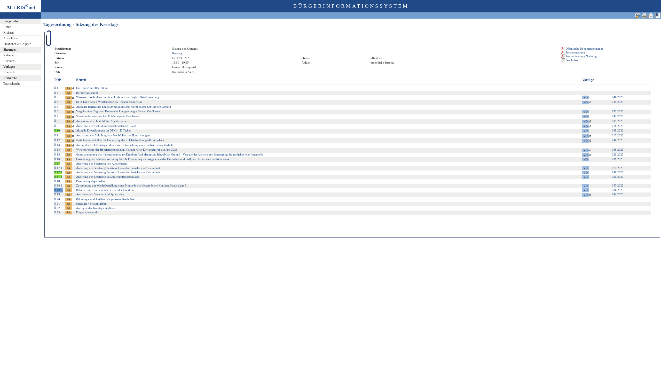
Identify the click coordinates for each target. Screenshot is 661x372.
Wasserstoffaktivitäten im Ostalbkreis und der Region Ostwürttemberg (117, 97)
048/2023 (618, 172)
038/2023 (618, 149)
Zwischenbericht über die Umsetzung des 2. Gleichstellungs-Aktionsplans (120, 140)
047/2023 (618, 185)
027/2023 (618, 167)
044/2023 (618, 194)
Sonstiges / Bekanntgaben (91, 203)
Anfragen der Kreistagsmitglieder (96, 208)
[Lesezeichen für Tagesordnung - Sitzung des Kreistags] (658, 15)
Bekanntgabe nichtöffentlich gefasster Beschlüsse (105, 199)
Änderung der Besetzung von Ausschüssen (101, 163)
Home (7, 27)
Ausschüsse (10, 38)
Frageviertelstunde (87, 212)
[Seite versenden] (651, 15)
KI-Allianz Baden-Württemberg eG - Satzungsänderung (109, 101)
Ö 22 (57, 208)
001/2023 (618, 159)
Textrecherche (11, 84)
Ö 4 (56, 101)
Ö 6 (56, 111)
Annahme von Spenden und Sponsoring (100, 194)
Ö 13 (57, 144)
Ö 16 (57, 159)
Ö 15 (57, 154)
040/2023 (618, 140)
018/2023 (618, 125)
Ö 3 (56, 97)
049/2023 (618, 130)
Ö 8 (56, 120)
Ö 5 (56, 106)
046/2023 (618, 97)
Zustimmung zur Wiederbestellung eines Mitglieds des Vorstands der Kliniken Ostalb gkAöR (131, 185)
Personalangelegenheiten (91, 181)
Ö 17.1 (58, 167)
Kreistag (8, 32)
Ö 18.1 (58, 185)
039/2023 (618, 120)
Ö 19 (57, 194)
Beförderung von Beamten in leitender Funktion (105, 189)
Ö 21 (57, 203)
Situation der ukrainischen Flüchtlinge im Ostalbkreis (107, 116)
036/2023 (618, 189)
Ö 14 (57, 149)
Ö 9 (56, 125)
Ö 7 (56, 116)
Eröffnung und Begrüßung (92, 87)
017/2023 (618, 135)
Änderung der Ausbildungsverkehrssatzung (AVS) (106, 125)
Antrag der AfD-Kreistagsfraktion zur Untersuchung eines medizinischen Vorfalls (124, 144)
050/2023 (618, 176)
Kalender (8, 55)
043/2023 (618, 111)
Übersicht (9, 61)
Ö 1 (56, 87)
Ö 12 (57, 140)
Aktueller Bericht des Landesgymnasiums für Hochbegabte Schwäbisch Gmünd (123, 106)
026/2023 (618, 154)
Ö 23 (57, 212)
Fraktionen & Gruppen (17, 44)
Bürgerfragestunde (87, 92)
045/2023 (618, 101)
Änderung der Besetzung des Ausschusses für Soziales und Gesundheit (118, 167)
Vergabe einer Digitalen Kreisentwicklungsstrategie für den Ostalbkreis (118, 111)
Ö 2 (56, 92)
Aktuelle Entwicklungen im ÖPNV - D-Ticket (103, 130)
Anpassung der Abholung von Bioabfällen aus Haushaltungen (113, 135)
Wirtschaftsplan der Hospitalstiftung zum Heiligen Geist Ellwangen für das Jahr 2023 (126, 149)
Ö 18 (57, 181)
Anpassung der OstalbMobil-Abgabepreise (101, 120)
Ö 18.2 (58, 189)
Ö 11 (57, 135)
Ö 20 (57, 199)
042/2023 (618, 116)
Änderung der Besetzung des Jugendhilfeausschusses (107, 176)
